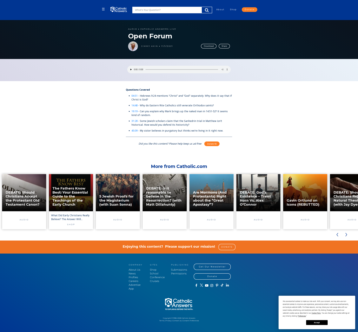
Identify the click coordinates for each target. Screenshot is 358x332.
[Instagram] (211, 285)
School (154, 273)
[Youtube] (206, 285)
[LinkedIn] (227, 285)
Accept (317, 323)
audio (132, 29)
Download (209, 46)
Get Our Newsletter (212, 266)
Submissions (179, 269)
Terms (161, 321)
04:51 (134, 95)
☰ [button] (103, 9)
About (220, 9)
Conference (157, 277)
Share (224, 46)
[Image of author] (133, 46)
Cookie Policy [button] (316, 313)
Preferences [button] (302, 316)
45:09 (134, 130)
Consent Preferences (191, 321)
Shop (233, 9)
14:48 (134, 105)
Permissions (179, 273)
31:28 (134, 121)
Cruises (154, 281)
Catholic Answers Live (158, 29)
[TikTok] (222, 285)
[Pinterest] (217, 285)
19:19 (134, 111)
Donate (250, 9)
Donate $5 (212, 143)
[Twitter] (201, 285)
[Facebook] (196, 285)
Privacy (168, 321)
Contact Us (177, 321)
